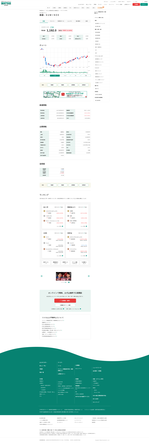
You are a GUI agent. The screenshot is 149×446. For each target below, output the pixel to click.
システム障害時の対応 (44, 420)
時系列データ (61, 21)
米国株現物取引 (78, 381)
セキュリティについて (78, 418)
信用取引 (41, 383)
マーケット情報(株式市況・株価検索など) (100, 12)
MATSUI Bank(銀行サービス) (82, 396)
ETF (96, 50)
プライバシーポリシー (78, 422)
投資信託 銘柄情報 (98, 94)
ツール (105, 4)
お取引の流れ (61, 394)
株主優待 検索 (97, 26)
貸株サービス (42, 394)
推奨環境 (93, 422)
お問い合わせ (106, 1)
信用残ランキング (98, 73)
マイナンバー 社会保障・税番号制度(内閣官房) (94, 409)
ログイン (144, 4)
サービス (99, 4)
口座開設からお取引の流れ (56, 308)
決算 (87, 21)
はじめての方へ (81, 4)
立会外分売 (60, 381)
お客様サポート (127, 4)
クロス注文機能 (61, 390)
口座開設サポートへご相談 (65, 305)
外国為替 (96, 41)
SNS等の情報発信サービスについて (46, 424)
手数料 (95, 4)
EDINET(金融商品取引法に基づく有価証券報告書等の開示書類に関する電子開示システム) (58, 411)
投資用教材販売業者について (62, 420)
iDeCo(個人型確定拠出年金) (99, 395)
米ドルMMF (95, 398)
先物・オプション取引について (48, 334)
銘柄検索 (146, 1)
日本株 (54, 7)
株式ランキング (98, 70)
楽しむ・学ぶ (88, 4)
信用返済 (84, 84)
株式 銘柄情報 (97, 100)
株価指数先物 (97, 38)
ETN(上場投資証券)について (48, 326)
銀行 (93, 7)
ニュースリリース (97, 367)
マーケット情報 (119, 4)
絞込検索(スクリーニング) (100, 23)
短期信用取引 (43, 387)
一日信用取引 (43, 389)
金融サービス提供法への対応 (45, 422)
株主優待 (78, 21)
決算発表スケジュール (99, 61)
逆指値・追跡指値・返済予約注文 (65, 386)
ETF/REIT (60, 383)
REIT (96, 53)
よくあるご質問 (112, 1)
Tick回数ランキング (98, 82)
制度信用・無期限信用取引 (46, 385)
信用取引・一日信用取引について (49, 332)
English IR (128, 1)
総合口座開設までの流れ (63, 392)
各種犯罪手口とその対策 (61, 418)
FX (70, 7)
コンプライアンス (77, 420)
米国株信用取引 (78, 383)
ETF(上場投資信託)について (48, 324)
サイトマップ (96, 402)
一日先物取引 (95, 383)
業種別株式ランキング (99, 76)
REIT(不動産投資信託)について (48, 328)
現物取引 (41, 381)
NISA (83, 7)
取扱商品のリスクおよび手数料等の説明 (99, 420)
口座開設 (136, 4)
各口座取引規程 (42, 418)
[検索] (143, 2)
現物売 (62, 84)
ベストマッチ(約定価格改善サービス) (65, 388)
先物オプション (76, 7)
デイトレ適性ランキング (99, 79)
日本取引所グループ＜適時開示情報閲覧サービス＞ (50, 409)
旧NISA (95, 390)
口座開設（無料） (66, 300)
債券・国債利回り (98, 47)
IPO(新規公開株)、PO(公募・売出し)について (51, 330)
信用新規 (73, 84)
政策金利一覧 (97, 44)
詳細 (86, 75)
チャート (52, 21)
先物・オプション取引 (98, 379)
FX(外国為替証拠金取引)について (49, 336)
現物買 (52, 84)
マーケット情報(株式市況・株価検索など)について (52, 320)
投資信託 (65, 7)
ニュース (69, 21)
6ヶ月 (65, 75)
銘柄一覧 (96, 88)
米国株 (60, 7)
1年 (75, 75)
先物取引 (95, 381)
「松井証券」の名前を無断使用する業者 (99, 418)
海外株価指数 (97, 35)
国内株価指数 (97, 32)
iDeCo (88, 7)
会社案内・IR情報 (121, 1)
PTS (40, 396)
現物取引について (45, 322)
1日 (44, 75)
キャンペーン (111, 4)
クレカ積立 (100, 7)
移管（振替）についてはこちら (72, 308)
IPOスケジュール (98, 64)
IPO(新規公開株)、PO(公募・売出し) (47, 392)
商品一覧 (48, 7)
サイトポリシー (60, 422)
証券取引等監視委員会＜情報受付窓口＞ (72, 409)
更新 (53, 27)
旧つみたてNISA (97, 392)
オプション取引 (96, 385)
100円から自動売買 (79, 394)
